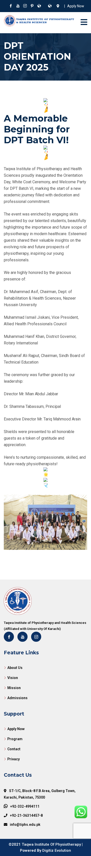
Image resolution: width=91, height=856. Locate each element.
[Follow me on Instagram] (25, 6)
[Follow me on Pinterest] (32, 6)
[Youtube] (22, 637)
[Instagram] (36, 637)
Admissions (17, 698)
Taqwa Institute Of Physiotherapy (51, 844)
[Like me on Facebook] (11, 6)
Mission (14, 688)
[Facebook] (9, 637)
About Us (14, 668)
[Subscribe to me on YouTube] (18, 6)
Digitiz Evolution (56, 850)
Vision (12, 678)
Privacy (13, 759)
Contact (13, 749)
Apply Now (16, 729)
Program (14, 739)
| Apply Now (73, 6)
